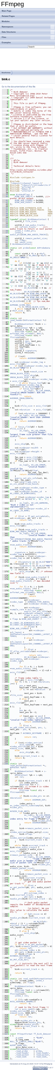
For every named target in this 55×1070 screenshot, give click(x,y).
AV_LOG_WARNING (39, 503)
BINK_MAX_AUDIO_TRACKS (34, 234)
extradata (16, 659)
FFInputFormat (24, 1034)
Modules (6, 21)
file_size (30, 221)
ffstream (14, 337)
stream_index (37, 893)
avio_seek (25, 745)
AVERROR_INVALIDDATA (21, 398)
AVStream (19, 332)
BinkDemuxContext (37, 219)
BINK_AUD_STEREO (23, 200)
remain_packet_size (35, 238)
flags (22, 240)
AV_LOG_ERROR (43, 391)
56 (5, 231)
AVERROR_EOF (38, 800)
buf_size (18, 311)
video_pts (29, 231)
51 (5, 219)
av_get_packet (17, 887)
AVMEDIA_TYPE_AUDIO (38, 602)
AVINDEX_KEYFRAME (32, 733)
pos (27, 341)
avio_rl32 (15, 364)
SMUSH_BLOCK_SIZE (34, 307)
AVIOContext (21, 328)
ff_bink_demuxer (42, 1034)
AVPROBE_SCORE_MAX (20, 305)
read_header (16, 320)
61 (5, 242)
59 (5, 238)
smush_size (25, 242)
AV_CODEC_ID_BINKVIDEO (22, 493)
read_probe (22, 1051)
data (13, 923)
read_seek (28, 979)
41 (5, 200)
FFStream (19, 335)
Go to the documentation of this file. (19, 86)
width (35, 448)
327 (5, 1034)
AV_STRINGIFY (18, 539)
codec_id (37, 491)
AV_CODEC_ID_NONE (19, 510)
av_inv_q (14, 484)
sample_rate (17, 609)
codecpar (25, 362)
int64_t (19, 231)
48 (5, 214)
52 (5, 221)
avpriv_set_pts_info (26, 478)
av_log (27, 391)
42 (5, 202)
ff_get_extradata (37, 516)
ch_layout (16, 632)
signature (30, 351)
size (45, 832)
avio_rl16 (33, 609)
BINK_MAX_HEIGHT (39, 297)
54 (5, 225)
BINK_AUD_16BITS (23, 196)
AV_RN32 (33, 255)
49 (5, 215)
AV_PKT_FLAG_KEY (19, 960)
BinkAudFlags (23, 195)
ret (21, 349)
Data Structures (9, 32)
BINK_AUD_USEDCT (23, 202)
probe (26, 248)
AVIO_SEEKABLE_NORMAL (21, 1001)
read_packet (16, 765)
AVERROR (32, 358)
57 (5, 233)
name (20, 1038)
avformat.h (28, 187)
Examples (6, 42)
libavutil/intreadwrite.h (36, 185)
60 (5, 240)
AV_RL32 (28, 288)
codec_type (38, 488)
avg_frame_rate (29, 482)
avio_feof (36, 383)
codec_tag (37, 362)
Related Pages (8, 16)
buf (42, 254)
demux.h (26, 189)
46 (5, 210)
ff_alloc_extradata (20, 651)
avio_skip (29, 375)
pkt (23, 767)
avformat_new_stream (21, 333)
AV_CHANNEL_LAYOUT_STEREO (31, 635)
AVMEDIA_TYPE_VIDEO (20, 490)
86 (5, 318)
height (35, 451)
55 (5, 227)
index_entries (34, 743)
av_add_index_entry (20, 727)
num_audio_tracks (34, 225)
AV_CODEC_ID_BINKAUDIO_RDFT (25, 625)
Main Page (6, 11)
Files (4, 37)
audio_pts (15, 234)
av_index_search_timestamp (24, 805)
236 (5, 764)
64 (5, 248)
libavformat (6, 72)
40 (5, 196)
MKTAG (28, 499)
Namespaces (7, 27)
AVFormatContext (33, 320)
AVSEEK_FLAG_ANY (19, 811)
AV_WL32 (28, 657)
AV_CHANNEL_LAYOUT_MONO (31, 645)
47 (5, 212)
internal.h (28, 191)
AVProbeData (43, 248)
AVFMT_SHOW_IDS (18, 1045)
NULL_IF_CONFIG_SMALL (21, 1041)
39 (5, 195)
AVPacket (14, 767)
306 (5, 979)
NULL (39, 333)
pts (32, 897)
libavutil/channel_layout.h (26, 183)
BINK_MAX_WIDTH (38, 293)
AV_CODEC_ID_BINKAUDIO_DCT (24, 623)
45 (5, 208)
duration (25, 410)
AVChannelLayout (20, 634)
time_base (31, 484)
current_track (27, 227)
